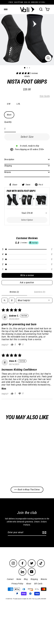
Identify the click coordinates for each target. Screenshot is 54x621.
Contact (10, 579)
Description (9, 159)
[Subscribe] (44, 532)
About (28, 583)
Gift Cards (38, 583)
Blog (26, 579)
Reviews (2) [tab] (14, 292)
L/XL (18, 104)
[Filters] (12, 300)
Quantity (8, 122)
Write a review (27, 275)
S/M (8, 104)
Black (9, 115)
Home (18, 579)
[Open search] (5, 300)
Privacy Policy (17, 583)
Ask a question (27, 282)
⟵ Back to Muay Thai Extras (27, 489)
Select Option (27, 220)
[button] (23, 73)
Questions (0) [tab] (39, 292)
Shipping (8, 165)
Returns (7, 172)
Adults (20, 465)
